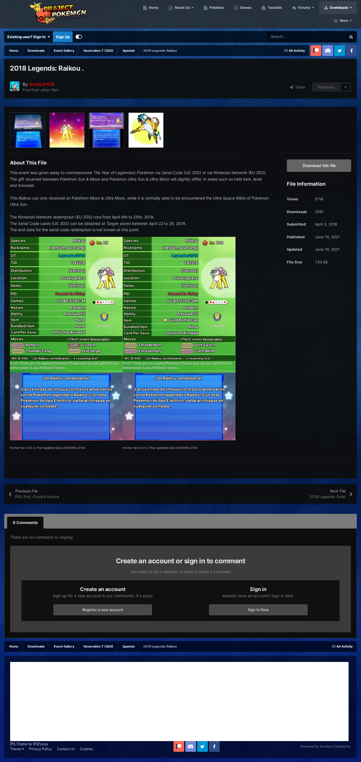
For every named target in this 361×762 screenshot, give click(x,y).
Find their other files (41, 90)
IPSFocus (40, 744)
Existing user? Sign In (27, 36)
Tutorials (274, 7)
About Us (182, 7)
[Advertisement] (179, 701)
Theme (16, 749)
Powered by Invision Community (325, 746)
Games (245, 7)
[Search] (351, 36)
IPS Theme (18, 744)
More (344, 20)
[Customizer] (79, 36)
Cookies (86, 749)
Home (153, 7)
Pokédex (216, 7)
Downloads (338, 7)
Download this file (319, 165)
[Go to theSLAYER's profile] (14, 86)
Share (299, 87)
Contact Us (66, 749)
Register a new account (102, 609)
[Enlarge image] (92, 242)
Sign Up (63, 36)
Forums (304, 7)
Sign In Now (258, 609)
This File (331, 36)
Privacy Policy (40, 749)
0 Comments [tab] (25, 522)
